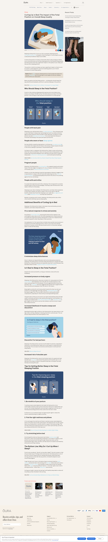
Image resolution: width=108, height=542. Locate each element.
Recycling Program (51, 521)
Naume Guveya (30, 50)
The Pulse (90, 518)
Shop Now (74, 59)
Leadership (29, 520)
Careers (28, 523)
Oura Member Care (51, 518)
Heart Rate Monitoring (52, 525)
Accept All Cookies (81, 538)
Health (50, 7)
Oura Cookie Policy (55, 540)
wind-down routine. (33, 464)
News (56, 490)
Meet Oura (39, 7)
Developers (69, 520)
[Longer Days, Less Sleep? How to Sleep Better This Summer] (49, 486)
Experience (58, 2)
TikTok (88, 525)
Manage (99, 538)
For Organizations (67, 2)
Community (56, 7)
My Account (49, 527)
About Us (29, 518)
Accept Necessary (91, 538)
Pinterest (89, 523)
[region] (54, 539)
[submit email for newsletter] (19, 524)
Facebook (89, 520)
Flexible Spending (50, 523)
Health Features (49, 2)
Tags (34, 73)
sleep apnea (47, 141)
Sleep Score (43, 467)
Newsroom (29, 525)
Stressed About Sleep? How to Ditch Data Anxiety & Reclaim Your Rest (38, 495)
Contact (48, 530)
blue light (48, 462)
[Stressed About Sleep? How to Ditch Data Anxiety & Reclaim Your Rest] (38, 486)
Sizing (48, 520)
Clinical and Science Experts (33, 521)
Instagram (89, 521)
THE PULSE (32, 7)
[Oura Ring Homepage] (26, 2)
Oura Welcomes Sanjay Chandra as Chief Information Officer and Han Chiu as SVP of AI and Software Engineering (74, 27)
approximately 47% (31, 55)
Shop (41, 2)
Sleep (45, 7)
